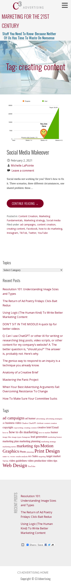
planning (30, 452)
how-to (5, 433)
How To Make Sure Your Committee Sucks (30, 398)
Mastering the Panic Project (20, 380)
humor (54, 432)
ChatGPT (32, 423)
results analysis (22, 456)
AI (4, 423)
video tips (52, 460)
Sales (35, 456)
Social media (53, 220)
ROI (30, 456)
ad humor (30, 418)
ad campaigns (28, 224)
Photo (23, 451)
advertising (40, 419)
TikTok (23, 232)
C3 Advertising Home (32, 572)
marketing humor (55, 437)
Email (55, 427)
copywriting (18, 428)
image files (7, 437)
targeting (42, 456)
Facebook (31, 228)
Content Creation (28, 216)
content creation (46, 224)
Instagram (12, 232)
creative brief (44, 427)
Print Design (47, 451)
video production (37, 460)
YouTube (43, 232)
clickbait (40, 423)
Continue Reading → (25, 203)
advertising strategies (54, 419)
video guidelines (18, 460)
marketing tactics (9, 447)
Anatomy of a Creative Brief (20, 372)
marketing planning (29, 441)
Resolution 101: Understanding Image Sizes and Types (38, 500)
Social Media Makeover (28, 152)
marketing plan (11, 441)
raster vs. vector (9, 456)
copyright (8, 427)
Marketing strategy (34, 220)
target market (53, 456)
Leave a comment (23, 170)
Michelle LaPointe (22, 165)
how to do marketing (50, 228)
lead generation (39, 436)
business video (13, 423)
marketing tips (28, 446)
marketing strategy (48, 442)
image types (16, 437)
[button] (66, 5)
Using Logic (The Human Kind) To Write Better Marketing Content (37, 528)
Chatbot (25, 423)
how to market (44, 433)
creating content (16, 228)
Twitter (32, 232)
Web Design (15, 465)
